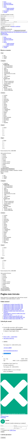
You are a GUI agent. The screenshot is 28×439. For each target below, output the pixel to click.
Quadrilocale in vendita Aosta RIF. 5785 (12, 309)
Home (4, 1)
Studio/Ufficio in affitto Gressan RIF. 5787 (13, 308)
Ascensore (4, 157)
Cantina (4, 160)
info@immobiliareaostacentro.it (10, 350)
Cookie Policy (14, 336)
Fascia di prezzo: (4, 150)
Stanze (2, 125)
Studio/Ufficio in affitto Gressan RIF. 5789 (13, 305)
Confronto (3, 437)
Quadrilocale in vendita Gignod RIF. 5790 (13, 304)
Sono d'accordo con (11, 26)
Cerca (4, 5)
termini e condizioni (15, 26)
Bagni (2, 138)
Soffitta (4, 164)
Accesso (3, 19)
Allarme (4, 154)
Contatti (5, 12)
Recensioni (5, 10)
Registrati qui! (10, 32)
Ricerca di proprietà (5, 289)
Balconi (4, 159)
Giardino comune (6, 161)
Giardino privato (6, 163)
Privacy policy (6, 336)
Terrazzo (4, 166)
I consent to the (9, 430)
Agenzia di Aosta (7, 3)
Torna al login (4, 32)
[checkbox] (1, 430)
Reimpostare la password (20, 30)
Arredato (4, 156)
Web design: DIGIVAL (8, 338)
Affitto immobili (10, 9)
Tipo (2, 53)
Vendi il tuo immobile (8, 4)
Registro (3, 27)
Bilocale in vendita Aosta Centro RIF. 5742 (13, 318)
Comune (3, 92)
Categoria (3, 60)
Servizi (5, 7)
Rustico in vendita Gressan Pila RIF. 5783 (12, 316)
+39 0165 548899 (7, 347)
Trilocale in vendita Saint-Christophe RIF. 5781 (14, 317)
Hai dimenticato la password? (20, 32)
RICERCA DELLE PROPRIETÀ (7, 169)
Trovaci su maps (7, 353)
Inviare (2, 431)
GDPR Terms (12, 430)
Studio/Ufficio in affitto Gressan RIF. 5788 (13, 307)
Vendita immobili (10, 8)
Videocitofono (5, 167)
